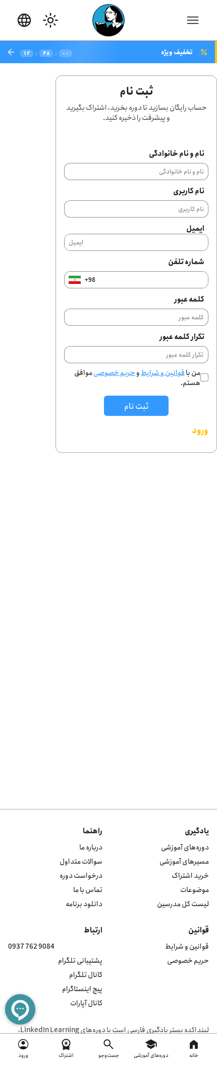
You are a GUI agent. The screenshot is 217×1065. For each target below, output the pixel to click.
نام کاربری (188, 190)
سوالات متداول (81, 861)
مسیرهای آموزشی (184, 861)
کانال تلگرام (85, 974)
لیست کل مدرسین (183, 903)
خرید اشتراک (190, 875)
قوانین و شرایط (163, 372)
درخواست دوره (81, 875)
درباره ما (90, 846)
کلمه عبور (189, 299)
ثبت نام (136, 405)
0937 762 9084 (31, 946)
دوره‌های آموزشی (185, 846)
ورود (200, 430)
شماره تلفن (186, 261)
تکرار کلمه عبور (181, 336)
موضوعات (194, 889)
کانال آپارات (86, 1002)
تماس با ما (87, 889)
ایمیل (195, 228)
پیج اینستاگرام (82, 988)
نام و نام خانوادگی (176, 153)
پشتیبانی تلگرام (80, 960)
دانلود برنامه (84, 903)
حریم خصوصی (114, 372)
